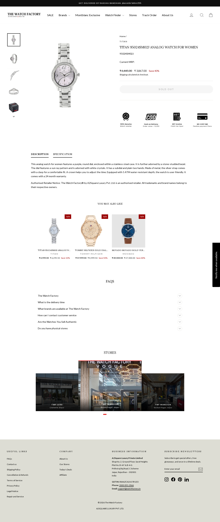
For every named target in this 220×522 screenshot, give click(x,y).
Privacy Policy (13, 485)
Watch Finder (113, 15)
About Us (167, 15)
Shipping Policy (13, 469)
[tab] (40, 154)
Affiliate (63, 475)
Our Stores (64, 464)
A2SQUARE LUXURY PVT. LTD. (110, 508)
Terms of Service (14, 480)
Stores (133, 15)
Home (122, 36)
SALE (50, 15)
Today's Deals (65, 469)
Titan (123, 41)
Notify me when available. (216, 264)
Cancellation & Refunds (17, 475)
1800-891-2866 (126, 485)
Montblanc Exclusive (87, 15)
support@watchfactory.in (129, 488)
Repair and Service (15, 496)
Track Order (149, 15)
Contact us (12, 464)
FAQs (9, 458)
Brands (63, 15)
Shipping (123, 74)
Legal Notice (12, 491)
